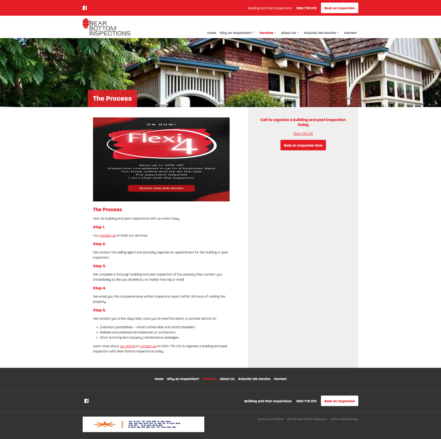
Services (266, 33)
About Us (288, 33)
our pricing (127, 346)
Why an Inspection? (236, 33)
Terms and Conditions (271, 419)
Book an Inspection (339, 8)
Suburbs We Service (320, 33)
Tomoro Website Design (344, 419)
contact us (108, 235)
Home (211, 33)
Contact (350, 33)
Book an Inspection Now (303, 145)
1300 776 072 (303, 134)
